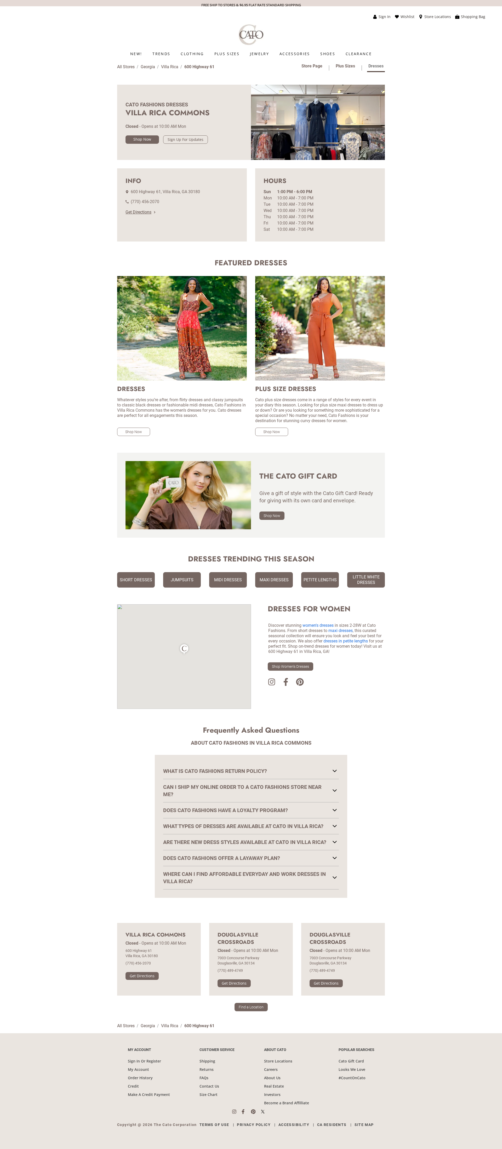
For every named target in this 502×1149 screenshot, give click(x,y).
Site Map (364, 1125)
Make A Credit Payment (149, 1094)
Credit (133, 1086)
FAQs (203, 1077)
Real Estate (274, 1086)
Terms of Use (214, 1125)
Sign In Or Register (144, 1061)
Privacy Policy (254, 1125)
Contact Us (209, 1086)
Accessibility (293, 1125)
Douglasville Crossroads (238, 938)
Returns (206, 1069)
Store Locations (278, 1061)
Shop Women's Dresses (290, 666)
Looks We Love (352, 1069)
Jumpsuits (182, 579)
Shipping (207, 1061)
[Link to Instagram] (272, 683)
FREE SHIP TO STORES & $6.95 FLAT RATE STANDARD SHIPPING (251, 5)
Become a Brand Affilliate (286, 1102)
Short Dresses (136, 579)
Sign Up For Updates (185, 139)
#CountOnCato (352, 1077)
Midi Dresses (228, 579)
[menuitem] (136, 54)
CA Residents (332, 1125)
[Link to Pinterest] (300, 683)
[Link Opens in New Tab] (237, 1111)
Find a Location (251, 1007)
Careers (271, 1069)
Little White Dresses (366, 579)
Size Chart (208, 1094)
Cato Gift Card (351, 1061)
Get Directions (138, 212)
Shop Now (142, 139)
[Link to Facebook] (286, 683)
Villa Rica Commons (156, 935)
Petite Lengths (320, 579)
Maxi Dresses (274, 579)
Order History (140, 1077)
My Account (138, 1069)
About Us (272, 1077)
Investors (272, 1094)
